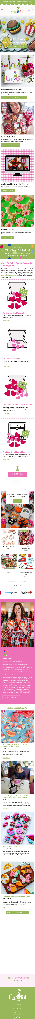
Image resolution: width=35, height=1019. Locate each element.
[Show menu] (2, 10)
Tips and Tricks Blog (17, 1009)
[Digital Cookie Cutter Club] (9, 561)
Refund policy (17, 1015)
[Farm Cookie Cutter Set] (9, 537)
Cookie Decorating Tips (17, 707)
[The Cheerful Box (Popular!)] (17, 296)
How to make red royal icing (11, 846)
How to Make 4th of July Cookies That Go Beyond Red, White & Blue (15, 745)
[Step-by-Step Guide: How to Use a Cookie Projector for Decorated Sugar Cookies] (17, 777)
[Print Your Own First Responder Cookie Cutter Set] (26, 561)
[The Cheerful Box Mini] (17, 341)
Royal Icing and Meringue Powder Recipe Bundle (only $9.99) (17, 1)
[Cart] (32, 10)
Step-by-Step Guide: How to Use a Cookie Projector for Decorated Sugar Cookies (15, 796)
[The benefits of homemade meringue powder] (17, 878)
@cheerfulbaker (19, 977)
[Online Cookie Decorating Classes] (17, 165)
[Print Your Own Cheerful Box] (17, 435)
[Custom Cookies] (17, 211)
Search (17, 1007)
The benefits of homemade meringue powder (16, 896)
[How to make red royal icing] (17, 828)
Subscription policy (17, 1017)
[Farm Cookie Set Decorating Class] (26, 537)
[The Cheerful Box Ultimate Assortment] (17, 387)
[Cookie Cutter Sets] (17, 118)
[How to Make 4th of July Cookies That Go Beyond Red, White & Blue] (17, 726)
